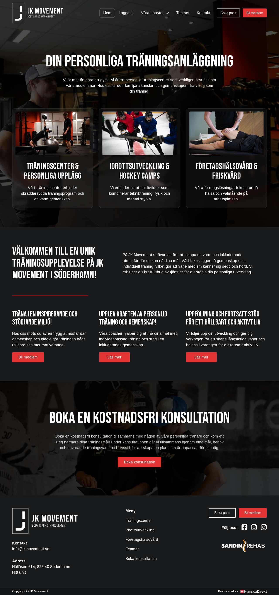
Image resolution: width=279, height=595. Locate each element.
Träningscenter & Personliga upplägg (53, 171)
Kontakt (203, 13)
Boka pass (228, 13)
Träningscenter (139, 520)
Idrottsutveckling (140, 530)
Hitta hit (19, 572)
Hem (107, 13)
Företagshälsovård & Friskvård (226, 171)
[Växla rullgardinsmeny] (167, 13)
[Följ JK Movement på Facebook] (244, 527)
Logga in (126, 13)
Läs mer (114, 357)
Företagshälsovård (142, 539)
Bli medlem (254, 13)
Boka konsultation (139, 462)
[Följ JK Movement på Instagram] (254, 527)
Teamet (182, 13)
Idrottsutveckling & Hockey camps (139, 171)
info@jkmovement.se (30, 549)
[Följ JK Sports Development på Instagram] (264, 527)
